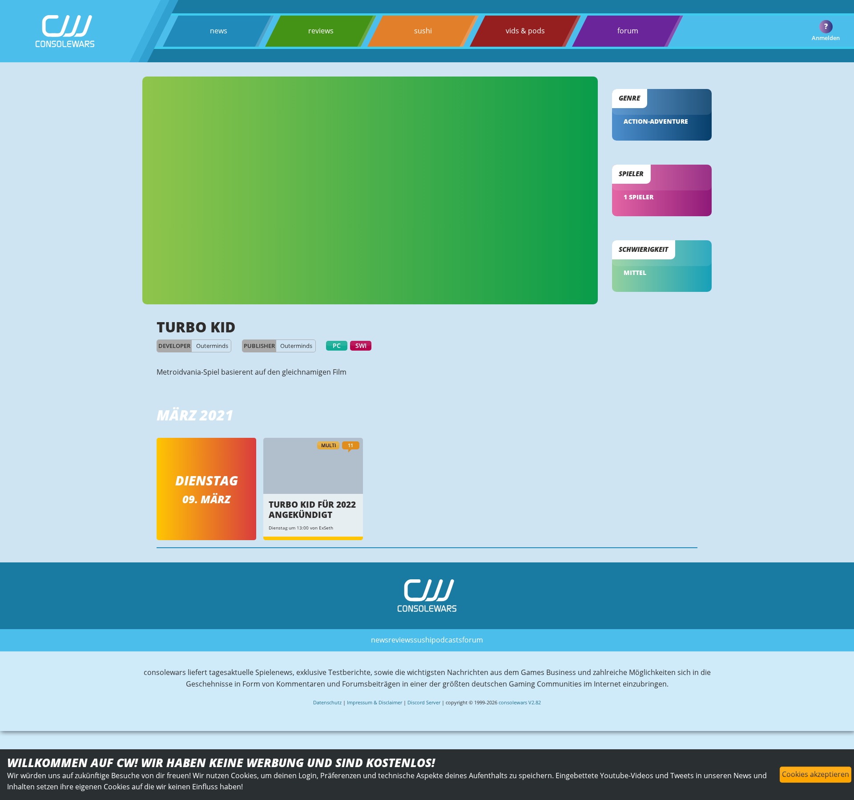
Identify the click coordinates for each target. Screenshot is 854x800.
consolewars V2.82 (520, 702)
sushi (423, 31)
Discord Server (423, 702)
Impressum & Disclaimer (374, 702)
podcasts (446, 640)
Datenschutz (327, 702)
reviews (321, 31)
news (218, 31)
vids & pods (525, 31)
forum (627, 31)
